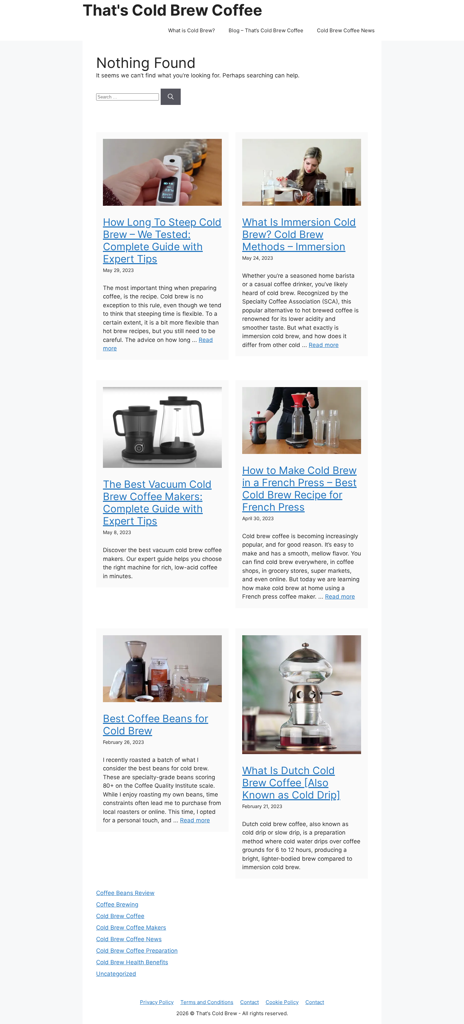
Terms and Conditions (206, 1002)
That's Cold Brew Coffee (172, 10)
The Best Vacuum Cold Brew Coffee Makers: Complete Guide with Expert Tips (157, 502)
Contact (249, 1002)
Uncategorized (116, 973)
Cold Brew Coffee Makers (131, 927)
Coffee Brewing (117, 904)
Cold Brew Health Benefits (132, 962)
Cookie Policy (282, 1002)
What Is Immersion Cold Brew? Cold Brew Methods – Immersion (299, 234)
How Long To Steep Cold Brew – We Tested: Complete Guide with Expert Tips (162, 240)
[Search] (171, 97)
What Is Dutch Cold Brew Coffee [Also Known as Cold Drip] (291, 782)
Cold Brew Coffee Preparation (137, 950)
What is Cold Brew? (191, 30)
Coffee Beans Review (125, 893)
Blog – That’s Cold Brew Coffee (266, 30)
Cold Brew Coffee (120, 916)
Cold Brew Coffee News (346, 30)
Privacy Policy (157, 1002)
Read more (324, 345)
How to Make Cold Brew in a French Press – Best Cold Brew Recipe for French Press (299, 488)
